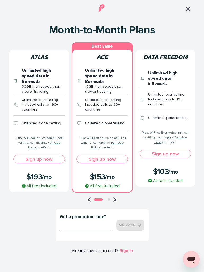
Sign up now (39, 159)
